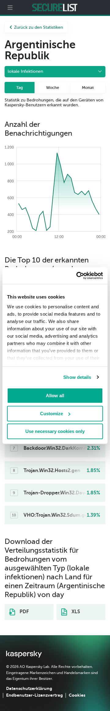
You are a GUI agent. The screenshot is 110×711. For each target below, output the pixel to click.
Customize (51, 413)
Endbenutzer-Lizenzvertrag (34, 695)
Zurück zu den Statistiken (38, 27)
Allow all (55, 395)
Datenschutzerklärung (29, 688)
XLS (75, 611)
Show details (77, 377)
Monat (88, 87)
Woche (52, 87)
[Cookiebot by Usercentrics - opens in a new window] (77, 276)
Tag (19, 87)
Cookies (77, 695)
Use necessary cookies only (55, 431)
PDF (23, 611)
